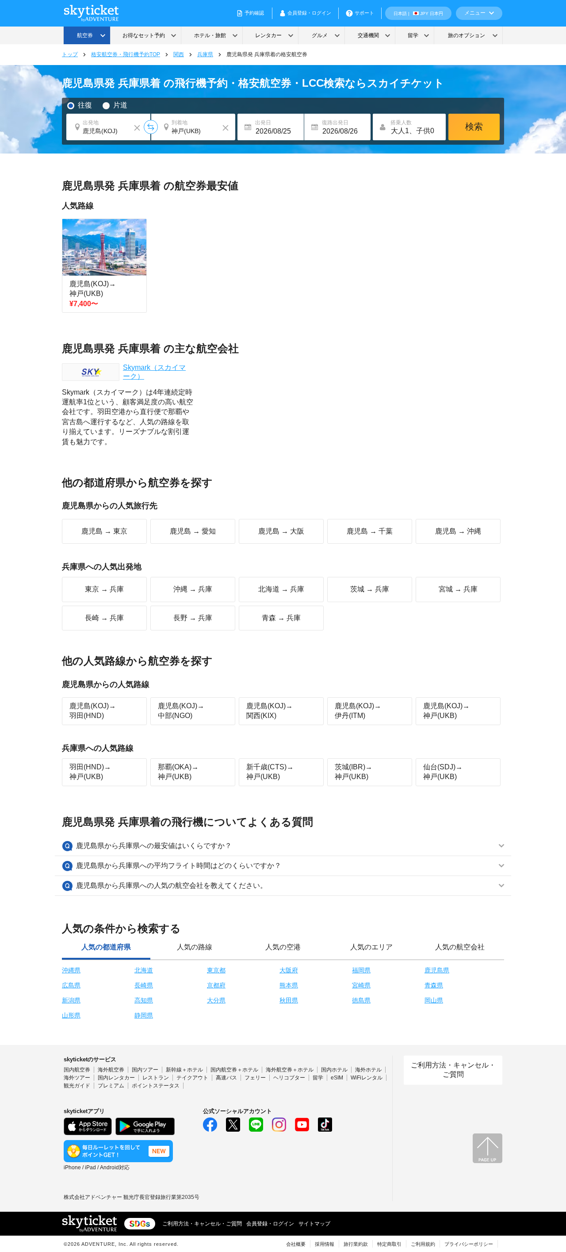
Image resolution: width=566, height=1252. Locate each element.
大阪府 (288, 970)
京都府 (216, 985)
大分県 (216, 1000)
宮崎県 (361, 985)
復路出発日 (335, 122)
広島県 (71, 985)
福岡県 (361, 970)
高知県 (143, 1000)
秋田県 (288, 1000)
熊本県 (288, 985)
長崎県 (143, 985)
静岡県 (143, 1015)
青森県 (433, 985)
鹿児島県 (436, 970)
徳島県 (361, 1000)
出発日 (263, 122)
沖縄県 (71, 970)
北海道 (143, 970)
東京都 (216, 970)
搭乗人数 (401, 122)
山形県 (71, 1015)
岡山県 (433, 1000)
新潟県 (71, 1000)
